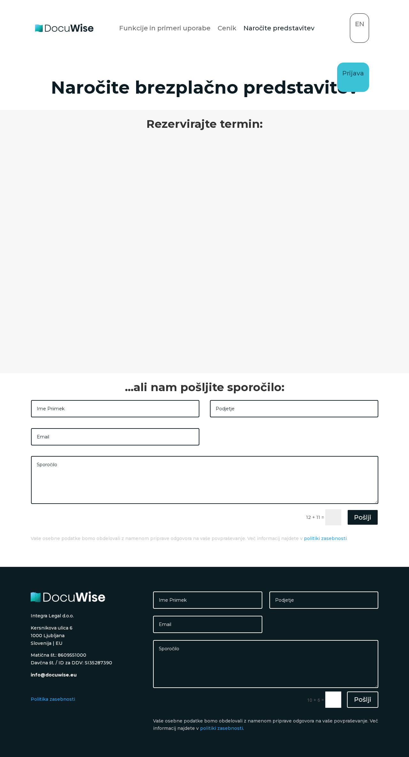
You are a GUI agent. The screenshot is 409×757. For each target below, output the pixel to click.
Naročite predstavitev (278, 28)
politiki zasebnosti (325, 538)
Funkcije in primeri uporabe (165, 28)
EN (359, 24)
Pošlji (362, 517)
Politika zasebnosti (53, 699)
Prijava (353, 73)
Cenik (227, 28)
